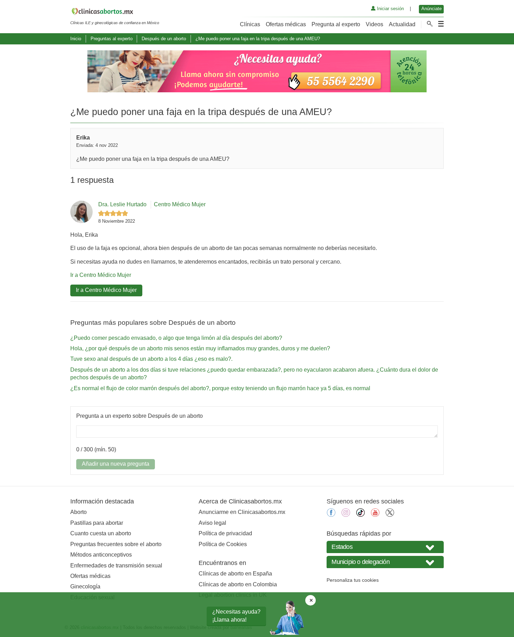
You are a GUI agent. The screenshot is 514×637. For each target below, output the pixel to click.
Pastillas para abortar (96, 523)
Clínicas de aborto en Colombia (238, 584)
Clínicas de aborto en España (235, 574)
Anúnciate (431, 8)
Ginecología (85, 586)
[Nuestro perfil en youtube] (375, 515)
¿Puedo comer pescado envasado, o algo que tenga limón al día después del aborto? (176, 338)
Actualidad (402, 24)
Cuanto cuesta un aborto (100, 533)
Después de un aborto (164, 38)
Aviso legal (212, 523)
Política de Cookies (223, 544)
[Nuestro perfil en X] (389, 515)
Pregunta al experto (336, 24)
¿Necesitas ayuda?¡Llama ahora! (236, 615)
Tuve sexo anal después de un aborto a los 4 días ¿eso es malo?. (151, 359)
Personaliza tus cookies (353, 580)
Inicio (75, 38)
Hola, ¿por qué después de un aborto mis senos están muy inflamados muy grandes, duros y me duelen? (200, 348)
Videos (374, 24)
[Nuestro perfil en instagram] (345, 515)
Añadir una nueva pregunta (115, 464)
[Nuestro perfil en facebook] (331, 515)
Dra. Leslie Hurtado (122, 204)
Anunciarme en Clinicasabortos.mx (242, 512)
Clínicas (250, 24)
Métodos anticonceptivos (101, 555)
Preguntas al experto (112, 38)
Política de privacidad (225, 533)
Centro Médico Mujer (180, 204)
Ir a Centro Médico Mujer (100, 275)
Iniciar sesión (390, 8)
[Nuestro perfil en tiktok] (360, 515)
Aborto (78, 512)
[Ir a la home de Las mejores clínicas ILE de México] (114, 12)
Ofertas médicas (286, 24)
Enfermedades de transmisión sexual (116, 565)
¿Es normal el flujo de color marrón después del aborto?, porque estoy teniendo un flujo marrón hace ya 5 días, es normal (220, 388)
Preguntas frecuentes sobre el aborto (116, 544)
